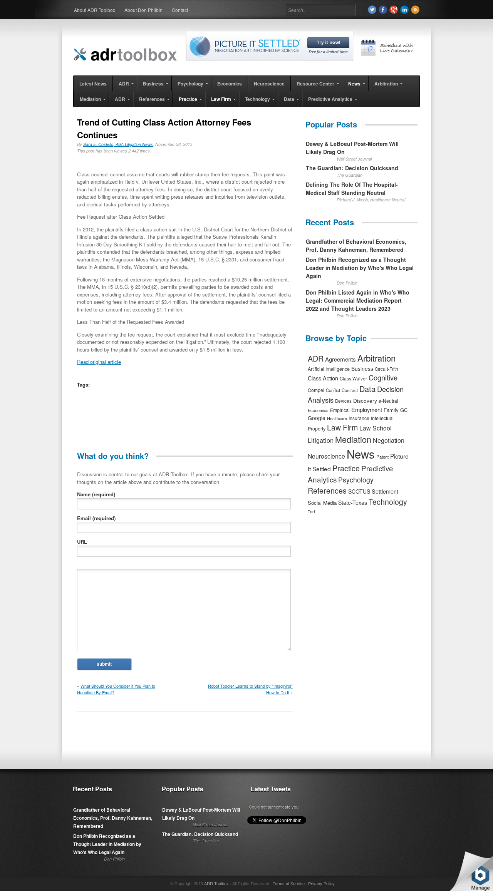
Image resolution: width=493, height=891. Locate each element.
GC (403, 410)
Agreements (340, 359)
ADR (316, 358)
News (361, 454)
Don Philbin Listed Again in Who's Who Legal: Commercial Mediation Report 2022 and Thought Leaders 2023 (357, 300)
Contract (350, 390)
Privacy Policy (321, 883)
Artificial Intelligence (329, 368)
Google (316, 418)
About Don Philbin (143, 10)
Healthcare (337, 418)
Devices (343, 401)
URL (82, 541)
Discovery (365, 400)
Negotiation (388, 440)
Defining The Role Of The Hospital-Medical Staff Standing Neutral (352, 188)
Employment (366, 409)
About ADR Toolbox (94, 10)
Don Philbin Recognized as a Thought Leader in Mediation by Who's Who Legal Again (360, 268)
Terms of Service (289, 883)
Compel (316, 390)
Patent (382, 457)
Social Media (322, 502)
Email (96, 518)
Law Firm (342, 427)
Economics (318, 410)
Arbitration (376, 358)
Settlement (385, 491)
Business (362, 368)
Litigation (321, 440)
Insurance (359, 418)
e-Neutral (388, 400)
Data (367, 388)
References (327, 490)
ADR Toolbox (216, 883)
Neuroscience (326, 456)
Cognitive (383, 377)
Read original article (99, 361)
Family (391, 410)
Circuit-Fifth (386, 369)
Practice (346, 468)
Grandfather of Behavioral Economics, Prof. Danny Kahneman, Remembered (356, 245)
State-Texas (352, 502)
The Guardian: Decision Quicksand (352, 168)
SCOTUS (359, 491)
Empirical (340, 410)
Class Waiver (353, 378)
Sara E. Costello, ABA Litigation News (118, 144)
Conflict (333, 390)
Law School (375, 428)
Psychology (356, 479)
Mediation (353, 439)
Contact (180, 10)
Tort (311, 511)
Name (96, 494)
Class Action (323, 378)
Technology (388, 501)
